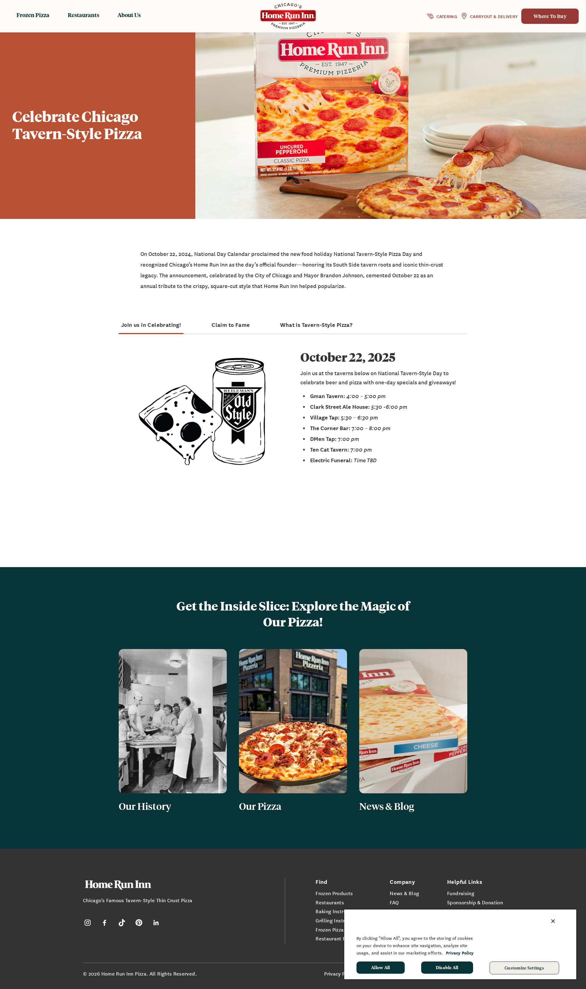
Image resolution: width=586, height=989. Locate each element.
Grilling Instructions (339, 920)
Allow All (380, 967)
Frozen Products (334, 893)
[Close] (553, 921)
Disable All (447, 967)
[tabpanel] (293, 411)
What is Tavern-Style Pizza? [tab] (316, 324)
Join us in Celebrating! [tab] (151, 324)
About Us (129, 15)
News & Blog (404, 893)
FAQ (394, 902)
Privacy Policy (340, 973)
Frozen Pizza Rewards (340, 929)
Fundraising (460, 893)
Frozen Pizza (32, 15)
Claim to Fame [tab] (231, 324)
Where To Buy (550, 16)
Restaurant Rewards (339, 938)
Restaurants (83, 15)
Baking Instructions (338, 911)
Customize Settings (524, 968)
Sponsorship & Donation (475, 902)
